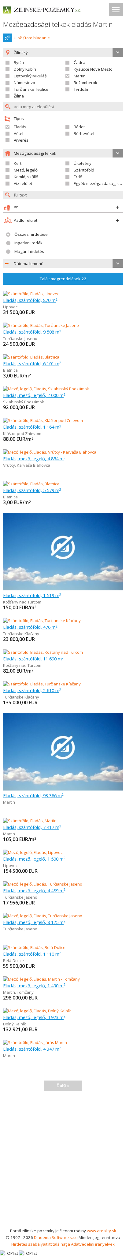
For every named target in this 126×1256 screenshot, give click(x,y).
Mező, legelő (26, 170)
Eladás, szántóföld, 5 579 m (32, 490)
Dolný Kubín (25, 69)
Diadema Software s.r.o (56, 1237)
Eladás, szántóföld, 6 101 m (32, 363)
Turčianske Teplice (31, 89)
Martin (80, 76)
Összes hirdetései (31, 234)
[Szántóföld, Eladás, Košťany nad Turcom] (43, 652)
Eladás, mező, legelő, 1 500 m (34, 859)
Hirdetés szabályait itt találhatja (40, 1244)
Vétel (18, 133)
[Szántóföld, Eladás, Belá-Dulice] (34, 947)
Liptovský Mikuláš (30, 76)
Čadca (79, 62)
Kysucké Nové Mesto (93, 69)
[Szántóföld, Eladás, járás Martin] (35, 1042)
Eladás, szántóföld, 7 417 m (32, 827)
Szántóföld (84, 170)
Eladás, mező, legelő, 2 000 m (34, 395)
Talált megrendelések (63, 278)
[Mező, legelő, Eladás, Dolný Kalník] (37, 1011)
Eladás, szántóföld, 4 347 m (32, 1049)
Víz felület (23, 183)
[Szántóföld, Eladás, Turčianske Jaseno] (41, 325)
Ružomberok (85, 82)
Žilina (19, 96)
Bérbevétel (84, 133)
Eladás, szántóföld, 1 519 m (32, 595)
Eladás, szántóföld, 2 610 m (32, 690)
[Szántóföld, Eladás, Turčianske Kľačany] (42, 620)
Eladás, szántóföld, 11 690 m (33, 659)
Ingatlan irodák (28, 243)
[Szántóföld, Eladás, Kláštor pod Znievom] (43, 420)
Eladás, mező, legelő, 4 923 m (34, 1017)
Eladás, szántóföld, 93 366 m (33, 795)
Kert (17, 163)
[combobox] (63, 263)
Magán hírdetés (29, 251)
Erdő (78, 176)
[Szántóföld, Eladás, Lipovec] (31, 293)
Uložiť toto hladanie (32, 38)
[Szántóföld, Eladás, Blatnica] (31, 357)
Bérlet (79, 126)
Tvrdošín (82, 89)
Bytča (19, 62)
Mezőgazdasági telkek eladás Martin (58, 24)
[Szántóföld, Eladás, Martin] (30, 820)
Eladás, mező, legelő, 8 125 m (34, 922)
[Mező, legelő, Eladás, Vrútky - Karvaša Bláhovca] (49, 452)
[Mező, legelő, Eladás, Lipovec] (32, 852)
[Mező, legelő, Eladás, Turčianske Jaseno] (42, 884)
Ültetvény (82, 163)
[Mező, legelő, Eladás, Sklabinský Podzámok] (46, 388)
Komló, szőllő (26, 176)
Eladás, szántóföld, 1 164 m (32, 427)
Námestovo (24, 82)
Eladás (20, 126)
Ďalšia (63, 1085)
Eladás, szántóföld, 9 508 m (32, 332)
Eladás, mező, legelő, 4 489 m (34, 890)
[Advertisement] (63, 1161)
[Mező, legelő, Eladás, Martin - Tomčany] (41, 979)
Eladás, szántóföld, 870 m (30, 300)
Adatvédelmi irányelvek (93, 1244)
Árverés (21, 140)
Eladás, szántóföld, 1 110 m (32, 954)
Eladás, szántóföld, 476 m (30, 627)
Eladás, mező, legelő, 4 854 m (34, 458)
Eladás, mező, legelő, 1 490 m (34, 985)
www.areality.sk (101, 1230)
